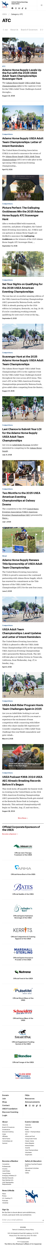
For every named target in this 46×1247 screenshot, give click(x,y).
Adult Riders (6, 1171)
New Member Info (7, 1180)
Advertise (5, 1203)
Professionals (6, 1166)
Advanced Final (30, 1136)
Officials (27, 1170)
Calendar (28, 1125)
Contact (6, 1105)
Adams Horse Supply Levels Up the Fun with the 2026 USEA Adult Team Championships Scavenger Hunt (21, 74)
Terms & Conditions (18, 1229)
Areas (4, 1134)
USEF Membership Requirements (8, 1183)
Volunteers (28, 1152)
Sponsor (4, 1143)
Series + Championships (32, 1131)
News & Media (8, 1191)
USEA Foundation (9, 1109)
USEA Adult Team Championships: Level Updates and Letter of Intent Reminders (21, 633)
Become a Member (10, 1161)
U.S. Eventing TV (7, 1198)
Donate (5, 1095)
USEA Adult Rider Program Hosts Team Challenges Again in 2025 (22, 707)
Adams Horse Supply (15, 83)
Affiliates (5, 1136)
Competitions (7, 134)
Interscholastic (29, 1145)
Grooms (4, 1169)
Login (4, 1115)
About (5, 30)
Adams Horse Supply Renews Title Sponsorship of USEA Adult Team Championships (22, 564)
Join (4, 1099)
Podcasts (5, 1200)
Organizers (28, 1154)
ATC (3, 66)
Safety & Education (33, 1161)
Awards (27, 1148)
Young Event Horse (31, 1138)
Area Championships (31, 1150)
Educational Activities (32, 1168)
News (4, 1193)
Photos (4, 1196)
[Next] (42, 30)
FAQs (27, 1095)
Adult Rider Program (21, 445)
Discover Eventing (10, 1112)
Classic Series (29, 1141)
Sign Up (5, 1210)
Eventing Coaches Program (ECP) (33, 1165)
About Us (14, 30)
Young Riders (6, 1173)
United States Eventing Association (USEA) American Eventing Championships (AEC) (20, 512)
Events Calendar (32, 1122)
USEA (4, 14)
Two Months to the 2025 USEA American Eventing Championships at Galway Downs (21, 499)
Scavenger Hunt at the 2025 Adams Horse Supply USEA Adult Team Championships (22, 360)
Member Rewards (7, 1178)
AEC (26, 1134)
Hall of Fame (6, 1138)
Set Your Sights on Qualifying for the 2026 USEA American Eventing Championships (22, 288)
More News (22, 818)
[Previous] (3, 30)
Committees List (7, 1141)
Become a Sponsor (9, 834)
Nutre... (5, 518)
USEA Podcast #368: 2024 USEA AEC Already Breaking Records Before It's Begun (22, 781)
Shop (4, 1102)
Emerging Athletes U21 (9, 1175)
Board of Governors (29, 30)
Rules (26, 1129)
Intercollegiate (29, 1143)
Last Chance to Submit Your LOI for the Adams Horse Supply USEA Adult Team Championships (21, 435)
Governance (6, 1129)
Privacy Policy (30, 1229)
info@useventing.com (23, 1238)
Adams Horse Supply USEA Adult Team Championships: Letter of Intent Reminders (22, 142)
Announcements (32, 1102)
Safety (27, 1173)
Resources (29, 1099)
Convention (5, 1164)
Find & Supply (25, 1241)
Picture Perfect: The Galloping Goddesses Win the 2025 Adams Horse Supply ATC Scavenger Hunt (22, 213)
